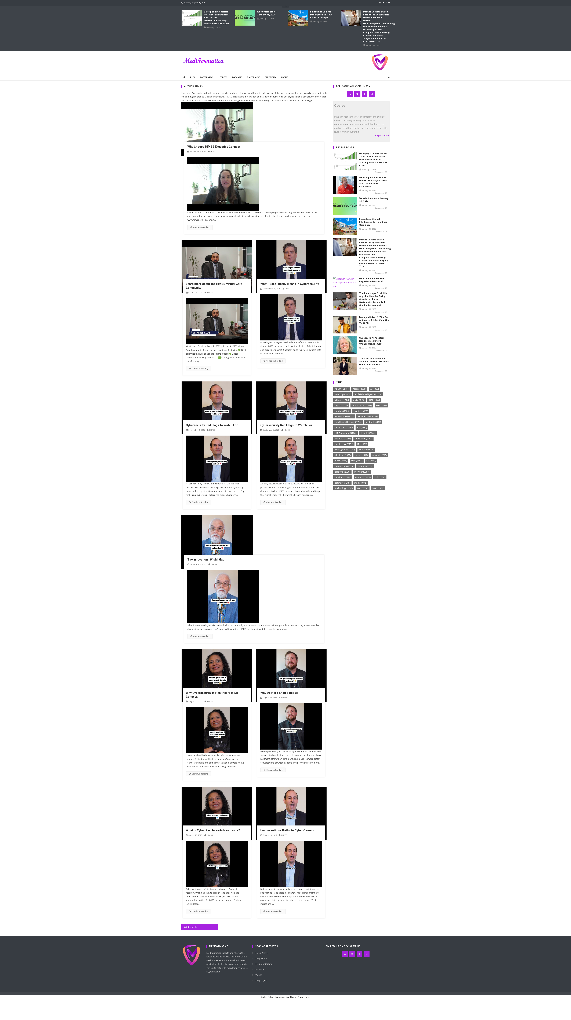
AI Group (342, 394)
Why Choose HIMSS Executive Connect (213, 146)
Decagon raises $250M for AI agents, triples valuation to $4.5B (374, 320)
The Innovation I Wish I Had (205, 559)
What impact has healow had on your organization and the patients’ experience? (373, 182)
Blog (192, 77)
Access (359, 388)
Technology (344, 488)
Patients (365, 466)
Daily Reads (261, 958)
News (341, 460)
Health (361, 411)
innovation (363, 438)
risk (380, 477)
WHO (378, 488)
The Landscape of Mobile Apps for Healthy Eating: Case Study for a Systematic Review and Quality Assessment (373, 299)
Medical (366, 449)
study (360, 482)
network (379, 455)
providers (343, 477)
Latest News (206, 77)
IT (362, 444)
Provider (361, 471)
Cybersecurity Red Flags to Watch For (212, 425)
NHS (356, 460)
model (361, 455)
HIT (362, 427)
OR (371, 460)
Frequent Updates (264, 963)
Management (345, 449)
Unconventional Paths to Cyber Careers (287, 830)
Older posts (191, 927)
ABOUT (341, 388)
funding (342, 411)
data (374, 399)
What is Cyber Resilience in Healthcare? (213, 830)
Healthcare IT (368, 416)
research (363, 477)
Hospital (367, 433)
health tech (344, 427)
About (284, 77)
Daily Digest (253, 77)
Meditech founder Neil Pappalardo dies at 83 (371, 280)
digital (341, 405)
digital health (362, 405)
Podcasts (237, 77)
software (342, 482)
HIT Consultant (345, 433)
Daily (358, 399)
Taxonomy (270, 77)
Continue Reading (201, 227)
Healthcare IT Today (348, 422)
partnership (344, 466)
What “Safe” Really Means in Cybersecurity (289, 284)
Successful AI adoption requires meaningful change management (371, 341)
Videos (223, 77)
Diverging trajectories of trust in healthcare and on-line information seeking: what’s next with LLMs (216, 17)
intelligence (344, 444)
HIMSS (213, 151)
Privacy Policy (304, 997)
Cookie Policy (267, 997)
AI (374, 388)
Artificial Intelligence (367, 394)
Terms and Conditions (285, 997)
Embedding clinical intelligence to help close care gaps (321, 14)
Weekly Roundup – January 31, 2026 (267, 13)
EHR (381, 405)
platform (342, 471)
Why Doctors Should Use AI (279, 693)
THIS (362, 488)
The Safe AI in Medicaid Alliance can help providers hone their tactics (374, 361)
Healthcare (344, 416)
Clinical (342, 399)
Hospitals (343, 438)
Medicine (343, 455)
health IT (373, 422)
